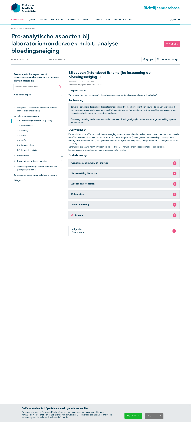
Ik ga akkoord (133, 416)
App (108, 20)
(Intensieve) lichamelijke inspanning (37, 121)
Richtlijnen (17, 20)
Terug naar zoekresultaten (24, 28)
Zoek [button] (32, 20)
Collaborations (123, 20)
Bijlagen (149, 60)
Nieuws (43, 20)
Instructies (57, 20)
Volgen (173, 44)
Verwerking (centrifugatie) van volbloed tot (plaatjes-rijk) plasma (37, 168)
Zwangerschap (27, 145)
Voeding (24, 131)
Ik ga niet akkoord (154, 416)
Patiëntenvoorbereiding (28, 116)
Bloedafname (23, 156)
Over (85, 20)
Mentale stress (27, 126)
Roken (23, 136)
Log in (176, 20)
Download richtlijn (168, 60)
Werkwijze (73, 20)
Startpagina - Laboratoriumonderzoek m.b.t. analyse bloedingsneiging (37, 109)
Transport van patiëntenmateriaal (32, 161)
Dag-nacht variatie (29, 150)
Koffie (23, 140)
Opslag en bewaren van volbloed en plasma (37, 175)
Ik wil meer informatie (58, 417)
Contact (97, 20)
